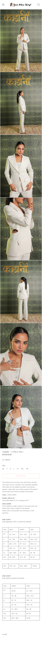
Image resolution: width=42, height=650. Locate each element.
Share (4, 634)
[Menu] (3, 4)
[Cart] (38, 4)
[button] (7, 455)
